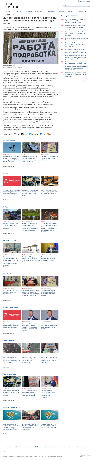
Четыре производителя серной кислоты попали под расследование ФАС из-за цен (49, 426)
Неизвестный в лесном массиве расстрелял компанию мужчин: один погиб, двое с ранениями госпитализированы (30, 227)
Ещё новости (7, 166)
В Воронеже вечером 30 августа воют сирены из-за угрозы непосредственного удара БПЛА (75, 50)
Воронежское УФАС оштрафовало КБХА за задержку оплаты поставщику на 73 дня (10, 426)
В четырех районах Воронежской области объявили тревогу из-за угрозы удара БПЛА (75, 57)
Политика (28, 11)
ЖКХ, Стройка (8, 341)
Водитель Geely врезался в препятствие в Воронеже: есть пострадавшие (74, 44)
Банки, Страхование (11, 307)
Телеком (61, 11)
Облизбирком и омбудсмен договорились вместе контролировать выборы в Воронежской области (30, 293)
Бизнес (70, 11)
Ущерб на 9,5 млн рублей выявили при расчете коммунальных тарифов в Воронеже (49, 359)
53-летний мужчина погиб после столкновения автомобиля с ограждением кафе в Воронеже (31, 159)
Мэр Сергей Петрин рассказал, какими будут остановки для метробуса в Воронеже (31, 259)
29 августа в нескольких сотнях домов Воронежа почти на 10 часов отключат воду (30, 359)
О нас (5, 456)
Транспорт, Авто (9, 374)
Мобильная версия (84, 1)
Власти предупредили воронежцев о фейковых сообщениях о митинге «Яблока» (49, 293)
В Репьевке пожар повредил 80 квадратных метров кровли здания (76, 62)
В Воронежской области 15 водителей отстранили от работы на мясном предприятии (30, 426)
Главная (8, 11)
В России (38, 11)
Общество (18, 11)
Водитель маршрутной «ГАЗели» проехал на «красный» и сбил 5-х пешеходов (10, 226)
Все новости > (85, 81)
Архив (44, 456)
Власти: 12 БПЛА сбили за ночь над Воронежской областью (49, 158)
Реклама (12, 456)
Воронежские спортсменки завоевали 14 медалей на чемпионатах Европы (49, 258)
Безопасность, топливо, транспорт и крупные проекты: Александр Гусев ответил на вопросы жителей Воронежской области (11, 261)
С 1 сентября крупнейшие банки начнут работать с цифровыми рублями (11, 191)
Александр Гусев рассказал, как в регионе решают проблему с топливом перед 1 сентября (49, 394)
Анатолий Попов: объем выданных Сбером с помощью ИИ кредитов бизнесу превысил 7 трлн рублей (30, 327)
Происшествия (50, 11)
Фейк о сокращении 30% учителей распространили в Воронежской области (49, 191)
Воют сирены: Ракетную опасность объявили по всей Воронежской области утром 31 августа (12, 159)
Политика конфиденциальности (28, 456)
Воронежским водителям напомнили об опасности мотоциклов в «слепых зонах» (30, 192)
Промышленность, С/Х (12, 407)
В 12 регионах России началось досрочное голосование (10, 292)
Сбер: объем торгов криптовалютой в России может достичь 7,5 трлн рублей (49, 326)
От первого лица (82, 11)
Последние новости (69, 16)
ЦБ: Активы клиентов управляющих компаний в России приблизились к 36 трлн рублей (11, 359)
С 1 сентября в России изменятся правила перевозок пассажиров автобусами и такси (29, 393)
